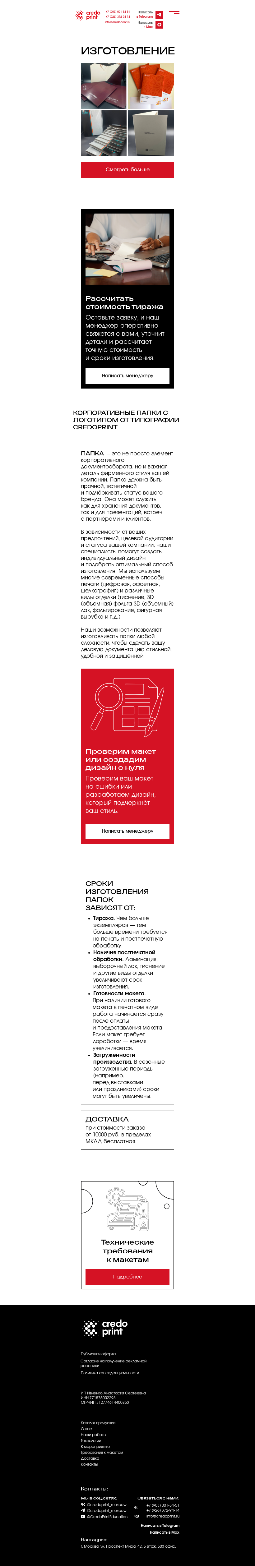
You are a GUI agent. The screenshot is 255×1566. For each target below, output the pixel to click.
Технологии (91, 1441)
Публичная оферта (98, 1354)
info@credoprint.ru (117, 22)
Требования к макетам (102, 1452)
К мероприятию (95, 1447)
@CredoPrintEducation (107, 1517)
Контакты (89, 1464)
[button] (127, 376)
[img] (159, 14)
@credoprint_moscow (107, 1511)
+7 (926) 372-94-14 (118, 17)
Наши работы (93, 1435)
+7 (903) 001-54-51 (118, 12)
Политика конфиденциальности (110, 1373)
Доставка (90, 1458)
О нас (86, 1429)
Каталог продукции (98, 1423)
